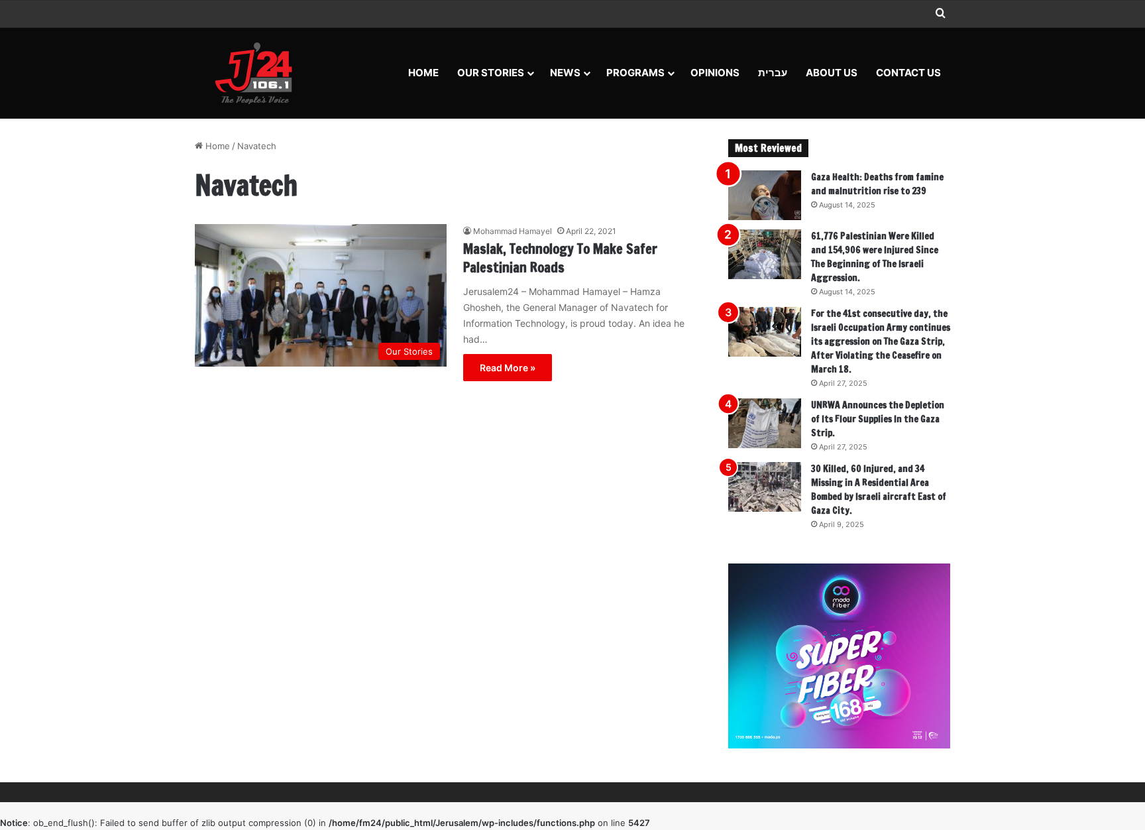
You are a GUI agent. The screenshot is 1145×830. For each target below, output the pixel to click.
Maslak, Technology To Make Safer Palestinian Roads (560, 258)
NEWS (565, 72)
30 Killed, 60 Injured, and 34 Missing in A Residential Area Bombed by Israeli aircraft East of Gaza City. (878, 489)
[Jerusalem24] (259, 72)
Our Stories (490, 72)
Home (423, 72)
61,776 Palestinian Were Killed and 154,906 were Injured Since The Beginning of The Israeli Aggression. (874, 256)
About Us (831, 72)
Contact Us (908, 72)
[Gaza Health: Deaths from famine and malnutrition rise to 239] (764, 195)
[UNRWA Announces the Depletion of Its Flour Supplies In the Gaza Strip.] (764, 423)
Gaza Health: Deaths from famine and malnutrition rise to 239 (877, 184)
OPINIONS (714, 72)
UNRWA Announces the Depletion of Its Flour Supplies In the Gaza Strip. (877, 419)
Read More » (507, 367)
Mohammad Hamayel (512, 231)
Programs (635, 72)
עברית (772, 72)
